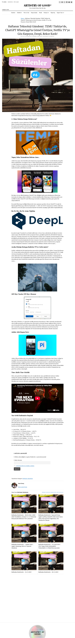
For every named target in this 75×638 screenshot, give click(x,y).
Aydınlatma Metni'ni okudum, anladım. (25, 466)
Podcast (46, 12)
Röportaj (53, 12)
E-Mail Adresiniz (18, 460)
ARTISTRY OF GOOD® (37, 5)
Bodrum (13, 12)
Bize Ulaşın (16, 1)
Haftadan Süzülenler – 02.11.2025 (48, 572)
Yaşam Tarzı (60, 12)
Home (22, 18)
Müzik (40, 12)
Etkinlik (19, 12)
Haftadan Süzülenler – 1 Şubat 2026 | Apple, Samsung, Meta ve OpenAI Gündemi (22, 546)
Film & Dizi (26, 12)
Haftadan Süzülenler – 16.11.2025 (21, 572)
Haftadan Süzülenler (27, 478)
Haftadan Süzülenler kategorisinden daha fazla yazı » (53, 492)
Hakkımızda (10, 1)
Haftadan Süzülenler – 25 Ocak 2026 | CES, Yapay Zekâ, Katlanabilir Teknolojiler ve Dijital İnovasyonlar (49, 546)
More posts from (22, 487)
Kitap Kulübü (34, 12)
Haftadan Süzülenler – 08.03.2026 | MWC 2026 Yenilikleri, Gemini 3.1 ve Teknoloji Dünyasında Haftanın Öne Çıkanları (23, 516)
